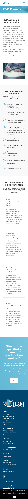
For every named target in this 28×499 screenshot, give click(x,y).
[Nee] (26, 494)
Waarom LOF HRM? (8, 418)
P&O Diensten (7, 414)
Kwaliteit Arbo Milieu (8, 416)
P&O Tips (5, 420)
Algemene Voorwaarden (10, 433)
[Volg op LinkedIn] (4, 476)
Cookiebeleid (6, 435)
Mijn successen (7, 422)
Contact (14, 380)
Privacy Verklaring (8, 431)
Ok (14, 497)
